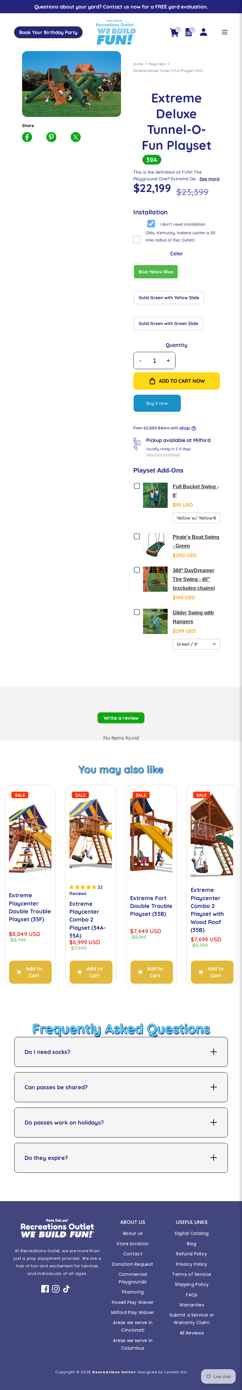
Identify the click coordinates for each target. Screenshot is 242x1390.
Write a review (121, 718)
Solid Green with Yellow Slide (169, 297)
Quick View (156, 495)
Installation (150, 212)
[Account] (203, 29)
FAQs (191, 1295)
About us (133, 1233)
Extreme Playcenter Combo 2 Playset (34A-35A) (87, 919)
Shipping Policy (192, 1284)
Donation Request (132, 1264)
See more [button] (209, 179)
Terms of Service (191, 1274)
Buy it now (157, 403)
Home (138, 64)
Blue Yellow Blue (156, 272)
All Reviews (192, 1333)
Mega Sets (157, 64)
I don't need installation (182, 224)
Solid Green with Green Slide (168, 323)
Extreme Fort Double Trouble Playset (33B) (151, 906)
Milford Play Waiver (132, 1312)
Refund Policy (191, 1254)
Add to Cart (34, 972)
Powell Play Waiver (132, 1302)
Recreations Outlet (113, 1372)
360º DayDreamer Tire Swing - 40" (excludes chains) (194, 579)
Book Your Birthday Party (48, 32)
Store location (133, 1244)
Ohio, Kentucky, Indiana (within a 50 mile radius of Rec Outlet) (180, 236)
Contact (132, 1254)
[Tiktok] (66, 1289)
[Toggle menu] (224, 32)
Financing (133, 1292)
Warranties (191, 1305)
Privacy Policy (191, 1264)
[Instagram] (56, 1289)
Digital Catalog (192, 1233)
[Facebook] (45, 1289)
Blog (191, 1244)
